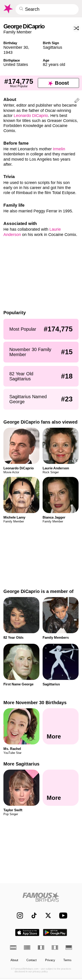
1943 (8, 52)
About (14, 960)
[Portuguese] (27, 947)
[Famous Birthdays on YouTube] (62, 915)
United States (15, 64)
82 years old (54, 64)
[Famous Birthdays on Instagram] (18, 915)
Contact (31, 960)
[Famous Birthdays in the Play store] (55, 932)
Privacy (50, 960)
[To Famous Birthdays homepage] (7, 9)
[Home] (41, 897)
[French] (41, 947)
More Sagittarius (21, 763)
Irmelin (59, 148)
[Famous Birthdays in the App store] (27, 932)
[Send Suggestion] (77, 101)
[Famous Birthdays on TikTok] (32, 915)
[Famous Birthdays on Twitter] (46, 915)
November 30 (15, 47)
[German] (69, 947)
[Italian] (55, 947)
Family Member (17, 32)
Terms (67, 960)
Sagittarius (52, 47)
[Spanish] (13, 947)
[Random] (76, 28)
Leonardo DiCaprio (31, 115)
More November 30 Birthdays (35, 702)
